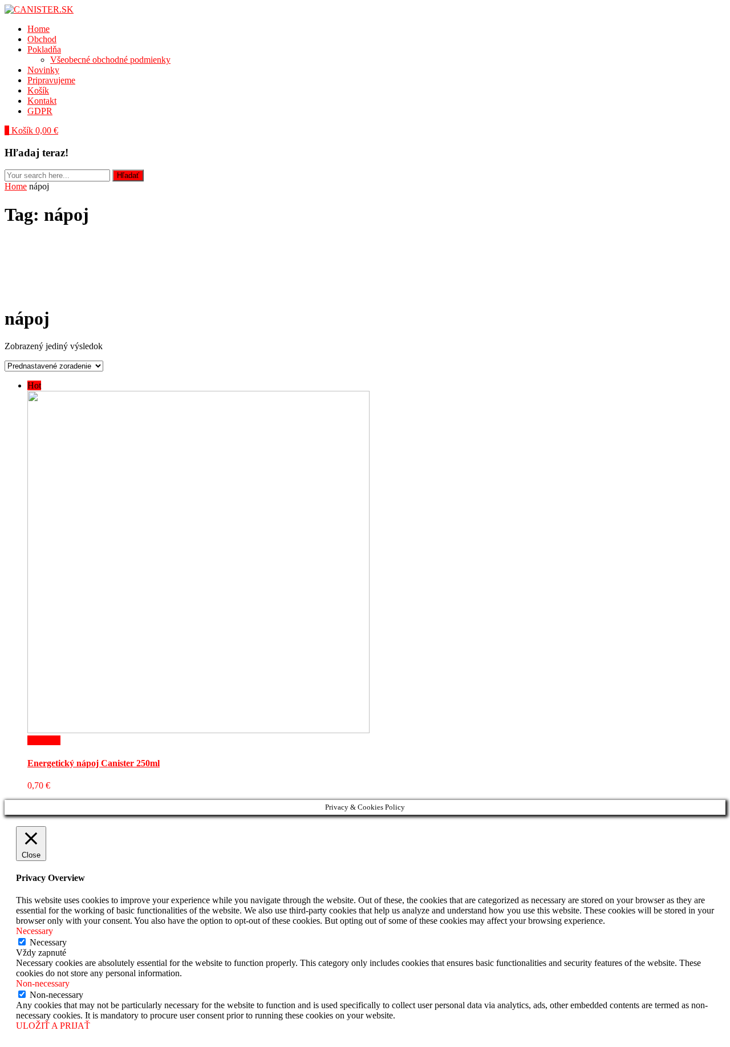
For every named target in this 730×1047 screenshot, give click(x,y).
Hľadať (128, 175)
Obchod (41, 39)
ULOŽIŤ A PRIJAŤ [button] (53, 1025)
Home (38, 29)
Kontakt (41, 101)
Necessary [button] (34, 931)
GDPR (39, 111)
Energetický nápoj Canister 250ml (93, 763)
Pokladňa (44, 49)
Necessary (48, 942)
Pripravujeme (51, 80)
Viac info (43, 740)
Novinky (43, 70)
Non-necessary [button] (43, 983)
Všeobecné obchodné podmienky (110, 59)
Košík (38, 90)
